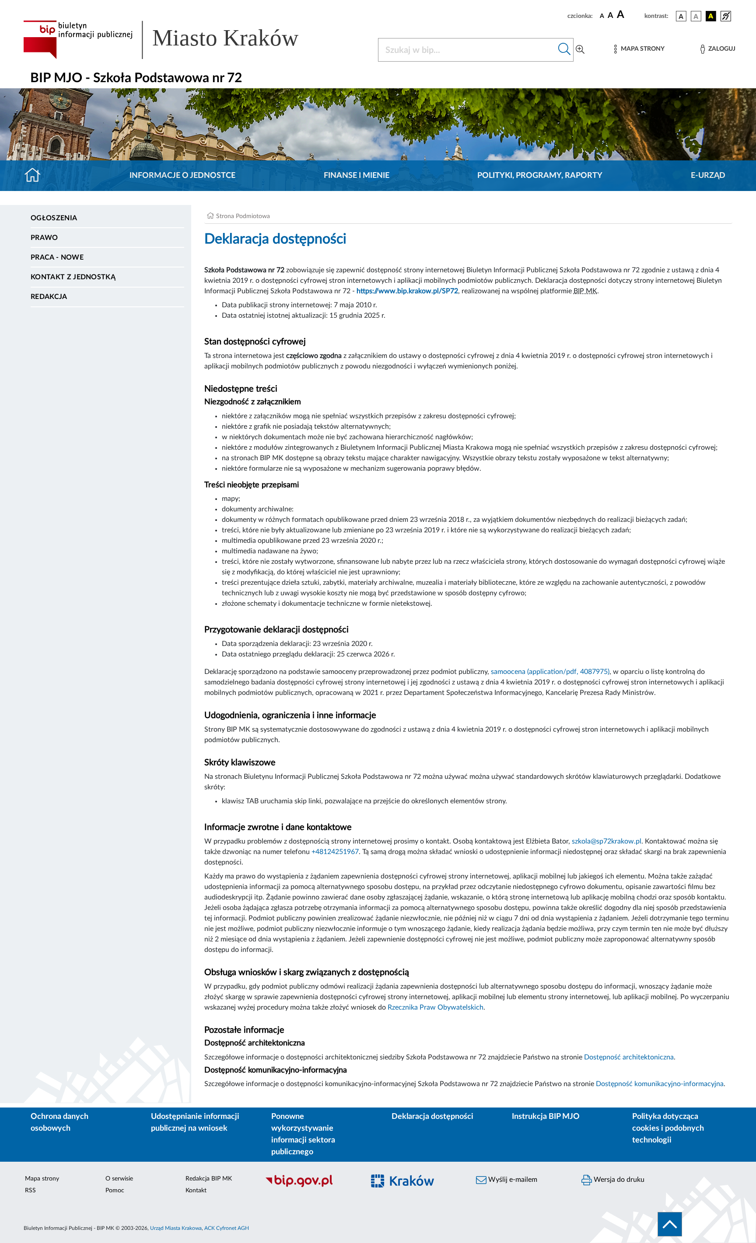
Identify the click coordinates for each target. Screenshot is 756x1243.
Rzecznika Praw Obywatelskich (435, 1007)
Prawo (44, 237)
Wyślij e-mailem (511, 1179)
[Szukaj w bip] (565, 50)
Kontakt (196, 1190)
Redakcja (49, 296)
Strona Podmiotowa (243, 216)
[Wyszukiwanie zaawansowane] (580, 49)
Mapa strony (42, 1179)
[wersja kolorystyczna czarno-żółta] (711, 16)
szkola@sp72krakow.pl (606, 841)
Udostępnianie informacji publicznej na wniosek (195, 1122)
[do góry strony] (670, 1224)
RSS (30, 1190)
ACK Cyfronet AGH (226, 1228)
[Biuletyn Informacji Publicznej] (310, 1186)
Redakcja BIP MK (209, 1179)
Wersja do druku (618, 1179)
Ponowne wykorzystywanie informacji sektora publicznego (303, 1134)
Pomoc (114, 1190)
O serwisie (119, 1179)
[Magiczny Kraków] (416, 1186)
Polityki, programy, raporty (539, 176)
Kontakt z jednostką (73, 277)
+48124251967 (335, 851)
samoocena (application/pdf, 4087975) (550, 671)
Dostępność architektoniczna (629, 1057)
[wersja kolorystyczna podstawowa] (681, 16)
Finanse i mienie (356, 176)
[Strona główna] (36, 175)
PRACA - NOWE (57, 257)
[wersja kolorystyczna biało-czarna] (696, 16)
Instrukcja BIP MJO (546, 1117)
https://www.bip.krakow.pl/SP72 (407, 291)
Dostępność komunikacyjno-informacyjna (660, 1083)
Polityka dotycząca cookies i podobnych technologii (668, 1128)
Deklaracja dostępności (432, 1117)
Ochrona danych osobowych (59, 1122)
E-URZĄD (708, 176)
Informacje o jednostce (182, 176)
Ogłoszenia (54, 218)
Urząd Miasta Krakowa (176, 1228)
